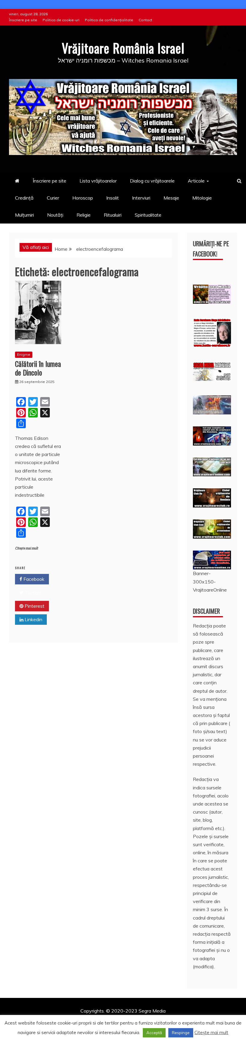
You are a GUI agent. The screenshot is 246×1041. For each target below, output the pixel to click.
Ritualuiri (113, 215)
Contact (145, 20)
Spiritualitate (148, 215)
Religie (83, 215)
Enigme (23, 354)
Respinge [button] (181, 1032)
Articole (196, 181)
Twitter (32, 592)
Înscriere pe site (23, 20)
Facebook (33, 579)
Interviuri (141, 198)
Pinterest (33, 606)
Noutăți (55, 215)
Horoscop (82, 198)
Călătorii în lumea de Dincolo (38, 368)
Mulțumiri (24, 215)
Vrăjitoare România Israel (123, 48)
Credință (24, 198)
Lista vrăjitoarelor (98, 181)
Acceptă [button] (154, 1032)
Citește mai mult (26, 548)
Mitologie (202, 198)
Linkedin (32, 619)
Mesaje (171, 198)
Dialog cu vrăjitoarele (152, 181)
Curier (53, 198)
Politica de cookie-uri (61, 20)
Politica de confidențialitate (109, 20)
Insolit (112, 198)
